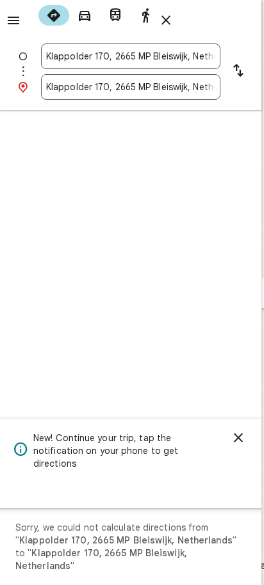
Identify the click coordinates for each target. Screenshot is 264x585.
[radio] (53, 15)
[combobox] (130, 56)
